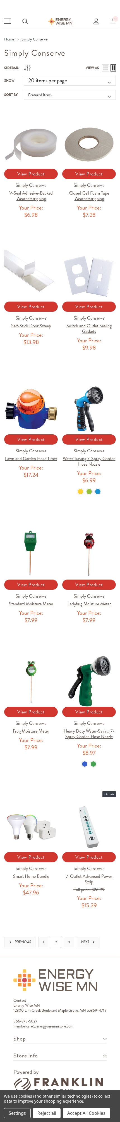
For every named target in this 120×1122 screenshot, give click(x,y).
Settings (17, 1113)
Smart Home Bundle (31, 876)
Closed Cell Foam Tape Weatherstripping (89, 196)
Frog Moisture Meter (31, 731)
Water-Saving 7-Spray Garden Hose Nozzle (89, 461)
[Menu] (7, 21)
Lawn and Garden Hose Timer (31, 458)
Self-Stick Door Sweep (31, 326)
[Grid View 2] (113, 68)
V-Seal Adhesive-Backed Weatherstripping (31, 196)
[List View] (105, 68)
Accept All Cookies (86, 1113)
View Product (31, 174)
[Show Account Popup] (96, 21)
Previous (22, 941)
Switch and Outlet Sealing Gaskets (89, 329)
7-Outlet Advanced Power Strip (89, 879)
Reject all (46, 1113)
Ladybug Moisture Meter (89, 604)
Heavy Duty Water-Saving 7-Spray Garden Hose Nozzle (89, 734)
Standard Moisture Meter (31, 604)
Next (85, 941)
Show (9, 80)
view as (92, 67)
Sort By (11, 94)
